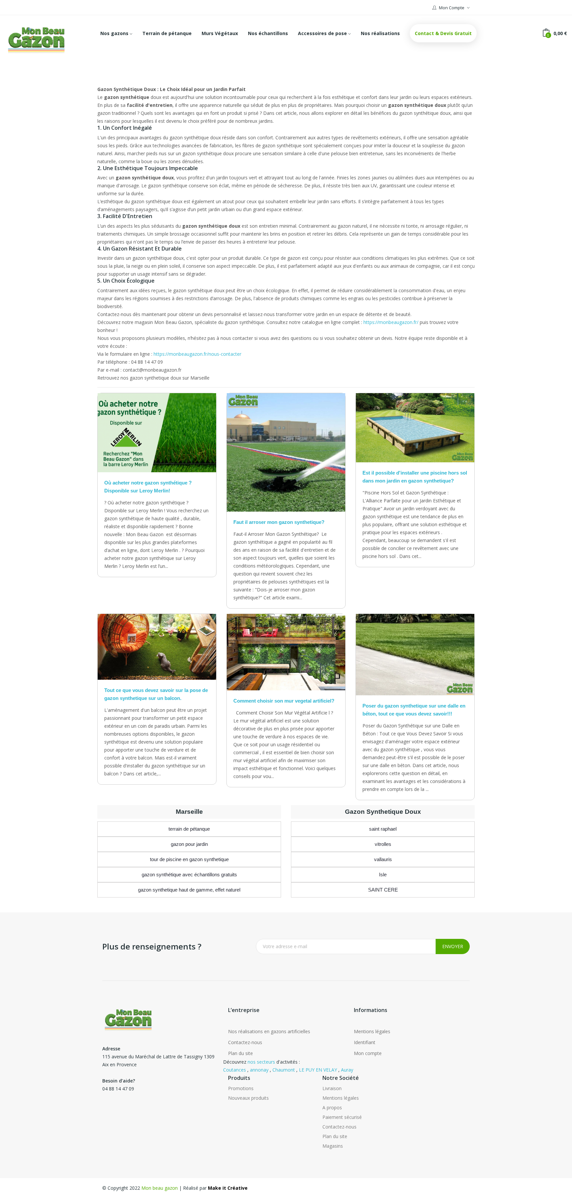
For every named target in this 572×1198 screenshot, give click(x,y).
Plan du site (240, 1053)
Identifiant (364, 1042)
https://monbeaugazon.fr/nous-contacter (197, 354)
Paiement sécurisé (342, 1117)
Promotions (241, 1088)
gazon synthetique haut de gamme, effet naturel (189, 890)
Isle (383, 874)
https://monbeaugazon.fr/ (390, 322)
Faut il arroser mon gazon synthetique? (278, 522)
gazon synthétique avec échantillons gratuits (189, 874)
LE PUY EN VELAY (318, 1070)
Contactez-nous (245, 1042)
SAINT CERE (383, 890)
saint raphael (383, 829)
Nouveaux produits (248, 1098)
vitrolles (383, 844)
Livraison (332, 1088)
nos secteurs (261, 1062)
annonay (259, 1070)
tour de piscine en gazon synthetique (189, 859)
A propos (332, 1107)
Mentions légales (372, 1031)
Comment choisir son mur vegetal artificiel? (283, 701)
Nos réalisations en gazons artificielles (269, 1031)
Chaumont (283, 1070)
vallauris (383, 859)
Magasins (332, 1146)
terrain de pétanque (189, 829)
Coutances (234, 1070)
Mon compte (368, 1053)
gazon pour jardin (189, 844)
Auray (347, 1070)
